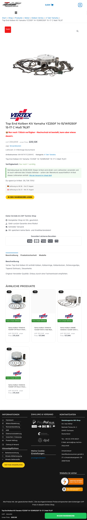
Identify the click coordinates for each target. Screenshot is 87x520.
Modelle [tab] (42, 255)
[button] (16, 12)
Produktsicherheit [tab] (28, 255)
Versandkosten (15, 146)
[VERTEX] (21, 115)
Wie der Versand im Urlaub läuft (40, 175)
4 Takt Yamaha (50, 155)
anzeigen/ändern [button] (38, 458)
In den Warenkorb (65, 516)
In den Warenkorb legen (20, 197)
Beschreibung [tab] (12, 255)
